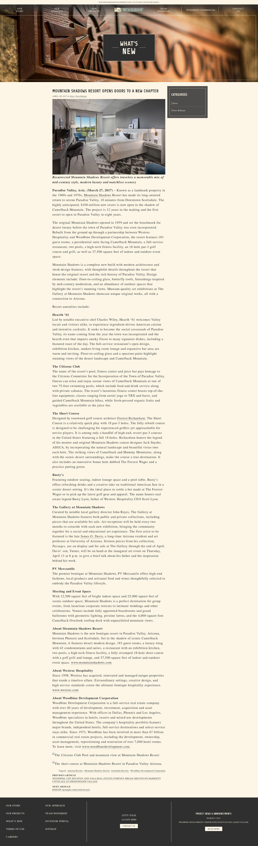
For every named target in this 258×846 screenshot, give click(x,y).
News (72, 96)
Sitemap (50, 829)
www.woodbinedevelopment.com (106, 746)
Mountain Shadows (97, 195)
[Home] (129, 10)
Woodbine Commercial (200, 9)
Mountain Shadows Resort (97, 770)
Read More (214, 829)
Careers (12, 836)
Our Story (20, 10)
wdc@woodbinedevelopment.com (115, 2)
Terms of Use (15, 829)
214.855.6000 (129, 819)
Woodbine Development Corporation (147, 770)
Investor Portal (151, 2)
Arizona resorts (75, 770)
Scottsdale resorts (120, 770)
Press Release (81, 96)
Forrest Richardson (131, 418)
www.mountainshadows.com (91, 662)
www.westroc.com (65, 690)
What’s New (14, 821)
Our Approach (57, 10)
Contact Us (238, 10)
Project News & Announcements (214, 813)
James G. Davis (92, 536)
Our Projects (94, 10)
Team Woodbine (163, 10)
